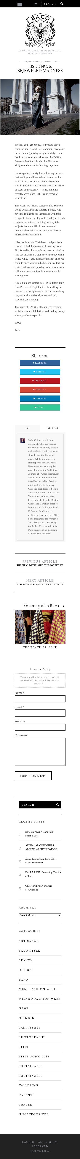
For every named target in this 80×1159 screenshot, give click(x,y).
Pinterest (40, 380)
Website (20, 721)
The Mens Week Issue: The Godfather (40, 563)
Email (40, 407)
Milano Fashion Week (40, 998)
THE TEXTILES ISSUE (40, 647)
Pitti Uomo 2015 (34, 1056)
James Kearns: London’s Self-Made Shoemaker (40, 861)
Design (25, 970)
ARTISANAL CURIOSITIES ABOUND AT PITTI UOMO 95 (41, 847)
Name (19, 693)
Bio (27, 428)
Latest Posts (53, 428)
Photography (32, 1037)
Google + (40, 389)
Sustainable (31, 1066)
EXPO (23, 979)
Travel (25, 1104)
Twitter (40, 372)
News (24, 1008)
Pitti (23, 1047)
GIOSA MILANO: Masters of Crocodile (38, 888)
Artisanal (29, 941)
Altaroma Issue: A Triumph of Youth (40, 582)
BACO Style (29, 950)
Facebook (40, 363)
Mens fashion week (37, 989)
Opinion (23, 62)
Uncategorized (34, 1114)
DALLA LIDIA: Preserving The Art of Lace (43, 874)
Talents (27, 1095)
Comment (21, 735)
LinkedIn (40, 398)
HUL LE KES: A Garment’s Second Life (39, 834)
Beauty (26, 960)
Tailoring (28, 1085)
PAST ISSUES (34, 62)
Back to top (39, 1151)
